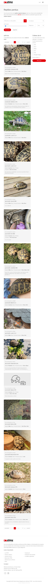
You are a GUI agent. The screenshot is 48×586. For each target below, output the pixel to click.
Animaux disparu (8, 554)
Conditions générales (29, 556)
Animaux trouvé (8, 556)
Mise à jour (39, 60)
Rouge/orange (37, 54)
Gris (35, 50)
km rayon (6, 24)
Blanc (35, 48)
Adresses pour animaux (10, 559)
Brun (35, 46)
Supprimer (15, 29)
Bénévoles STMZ (8, 558)
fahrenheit (28, 582)
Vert (35, 52)
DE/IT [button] (40, 2)
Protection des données (30, 554)
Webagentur (23, 582)
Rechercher (7, 29)
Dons (6, 561)
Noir (35, 44)
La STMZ (7, 552)
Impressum (27, 552)
